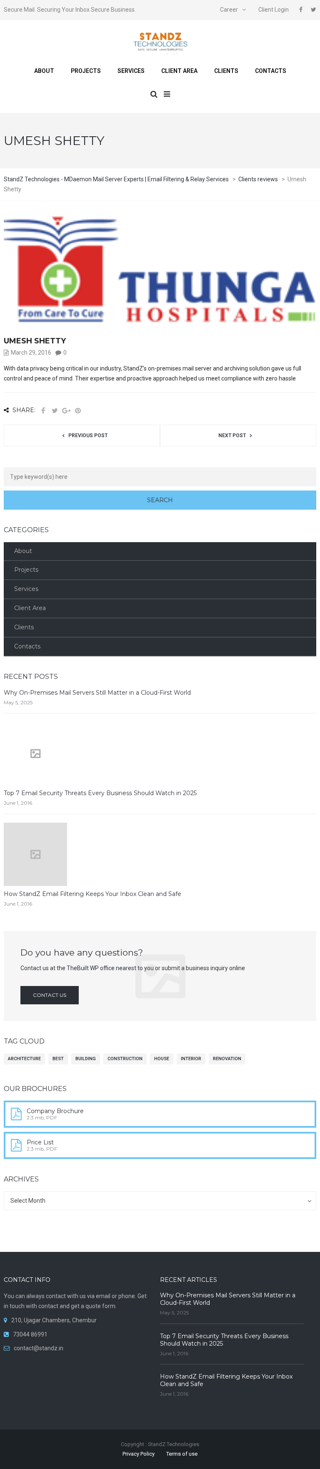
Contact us (49, 995)
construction (125, 1058)
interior (191, 1058)
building (85, 1058)
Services (26, 589)
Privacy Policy (138, 1454)
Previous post (88, 435)
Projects (26, 569)
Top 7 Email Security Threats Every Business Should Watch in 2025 (100, 793)
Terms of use (182, 1454)
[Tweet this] (54, 410)
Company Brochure (55, 1111)
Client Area (30, 608)
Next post (232, 435)
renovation (227, 1058)
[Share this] (43, 410)
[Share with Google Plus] (66, 410)
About (23, 551)
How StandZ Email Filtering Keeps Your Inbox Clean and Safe (92, 894)
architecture (24, 1058)
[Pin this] (78, 410)
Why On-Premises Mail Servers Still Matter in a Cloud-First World (97, 692)
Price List (40, 1142)
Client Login (273, 9)
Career (229, 9)
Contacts (27, 646)
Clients (24, 627)
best (58, 1058)
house (161, 1058)
